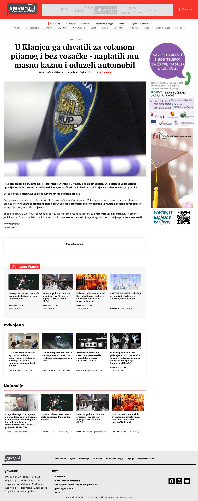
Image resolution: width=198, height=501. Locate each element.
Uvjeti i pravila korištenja (67, 480)
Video (146, 28)
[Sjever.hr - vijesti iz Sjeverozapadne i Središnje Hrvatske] (20, 9)
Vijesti (72, 459)
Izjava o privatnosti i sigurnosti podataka (75, 484)
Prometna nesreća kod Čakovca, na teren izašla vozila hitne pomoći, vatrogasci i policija (88, 356)
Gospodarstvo (32, 28)
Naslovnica (55, 24)
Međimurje (71, 24)
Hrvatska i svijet (162, 28)
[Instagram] (183, 9)
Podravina (86, 24)
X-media (128, 497)
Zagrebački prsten (139, 24)
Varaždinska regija (104, 24)
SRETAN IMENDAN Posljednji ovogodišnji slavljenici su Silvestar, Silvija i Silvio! (125, 296)
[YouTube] (186, 9)
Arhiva (57, 492)
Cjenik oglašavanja (63, 488)
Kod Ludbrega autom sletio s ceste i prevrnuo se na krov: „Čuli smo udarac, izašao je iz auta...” (57, 356)
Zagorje (122, 24)
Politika (17, 28)
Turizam (48, 28)
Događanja (63, 28)
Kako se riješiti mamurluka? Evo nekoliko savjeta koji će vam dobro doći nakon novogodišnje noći (90, 297)
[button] (192, 9)
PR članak (180, 28)
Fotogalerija (133, 28)
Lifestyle (118, 28)
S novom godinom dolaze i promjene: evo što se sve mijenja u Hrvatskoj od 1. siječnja (56, 297)
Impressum (60, 476)
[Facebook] (179, 9)
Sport (93, 28)
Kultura (105, 28)
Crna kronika (79, 28)
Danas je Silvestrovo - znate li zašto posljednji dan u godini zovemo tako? (23, 296)
